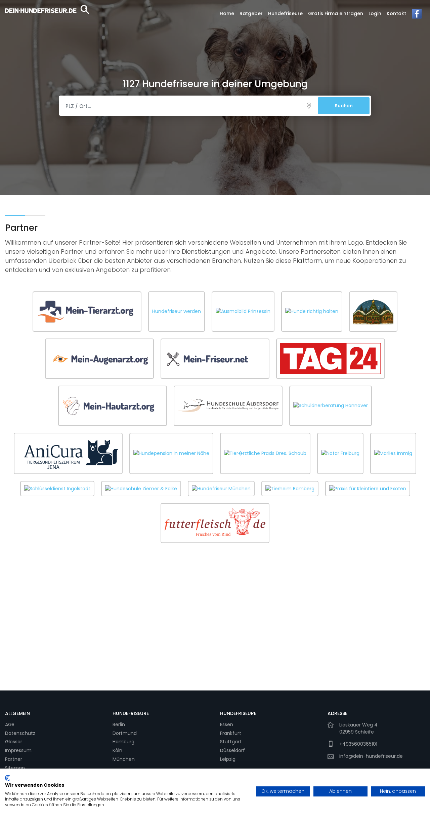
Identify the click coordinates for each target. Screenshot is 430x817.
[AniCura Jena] (68, 453)
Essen (226, 724)
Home (227, 13)
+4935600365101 (358, 744)
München (124, 759)
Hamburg (123, 742)
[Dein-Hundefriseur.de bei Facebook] (417, 15)
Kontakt (396, 13)
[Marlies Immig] (393, 453)
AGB (9, 724)
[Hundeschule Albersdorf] (228, 405)
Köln (117, 750)
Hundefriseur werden (176, 311)
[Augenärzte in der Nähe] (99, 359)
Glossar (13, 742)
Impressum (18, 750)
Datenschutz (20, 733)
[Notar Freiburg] (340, 453)
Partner (13, 759)
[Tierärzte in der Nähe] (87, 311)
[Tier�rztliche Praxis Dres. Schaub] (265, 453)
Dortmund (125, 733)
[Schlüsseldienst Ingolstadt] (57, 488)
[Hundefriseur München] (221, 488)
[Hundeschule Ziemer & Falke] (141, 488)
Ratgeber (251, 13)
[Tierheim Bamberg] (289, 488)
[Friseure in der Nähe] (215, 359)
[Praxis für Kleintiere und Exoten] (367, 488)
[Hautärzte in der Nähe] (112, 406)
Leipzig (227, 759)
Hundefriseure (285, 13)
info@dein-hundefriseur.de (371, 756)
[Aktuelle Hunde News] (330, 358)
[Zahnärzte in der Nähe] (373, 311)
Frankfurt (230, 733)
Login (375, 13)
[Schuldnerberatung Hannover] (330, 406)
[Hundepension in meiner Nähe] (171, 453)
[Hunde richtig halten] (311, 311)
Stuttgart (231, 742)
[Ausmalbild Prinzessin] (243, 311)
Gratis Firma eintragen (335, 13)
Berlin (119, 724)
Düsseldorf (232, 750)
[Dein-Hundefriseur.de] (47, 15)
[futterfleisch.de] (215, 523)
